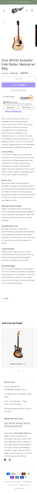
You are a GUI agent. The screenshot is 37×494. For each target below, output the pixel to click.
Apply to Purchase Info (13, 111)
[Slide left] (14, 56)
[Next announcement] (33, 2)
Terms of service (25, 485)
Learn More (26, 107)
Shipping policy (19, 488)
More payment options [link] (18, 90)
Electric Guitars (16, 364)
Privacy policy (13, 485)
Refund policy (27, 481)
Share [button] (6, 298)
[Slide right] (23, 56)
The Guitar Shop (16, 481)
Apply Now (10, 107)
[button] (4, 10)
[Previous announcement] (4, 2)
